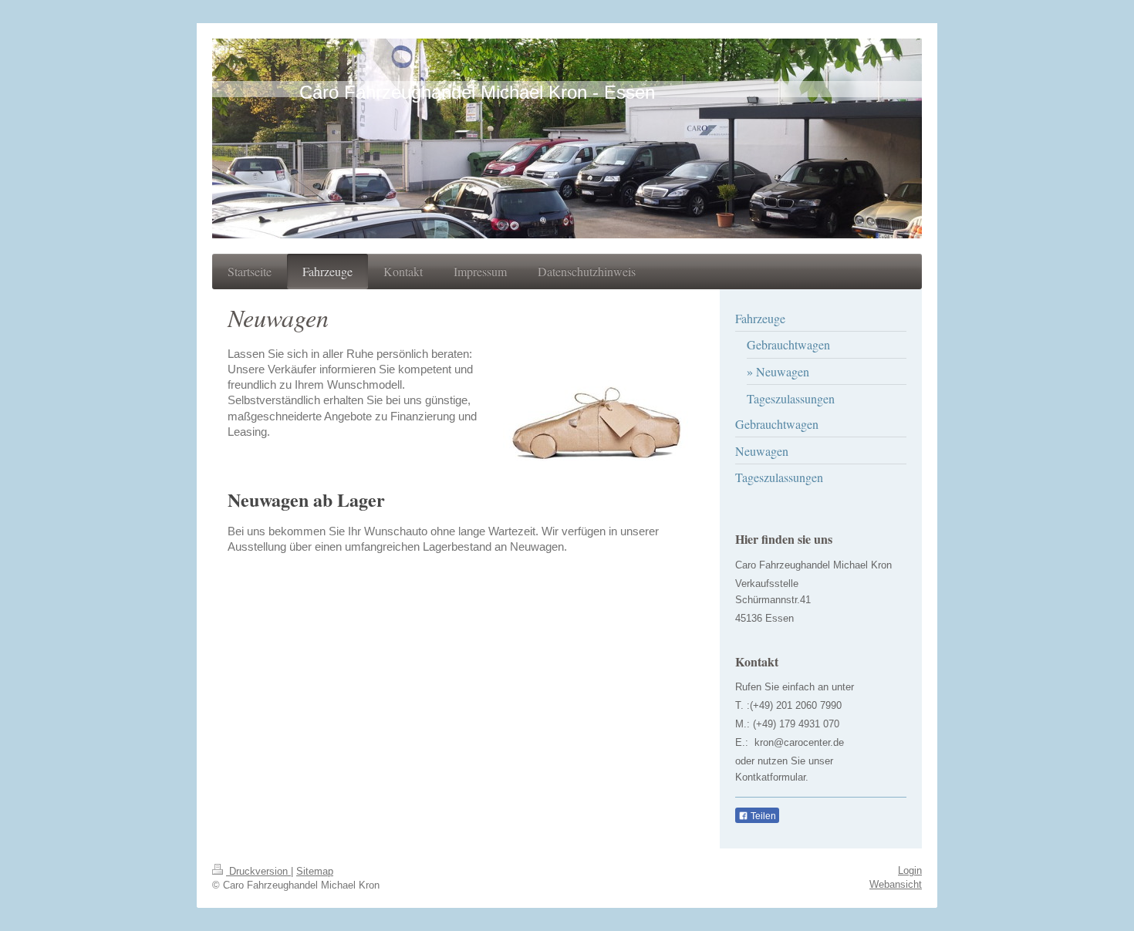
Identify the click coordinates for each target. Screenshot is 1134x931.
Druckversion (258, 871)
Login (910, 870)
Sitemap (314, 871)
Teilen (762, 816)
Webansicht (895, 884)
